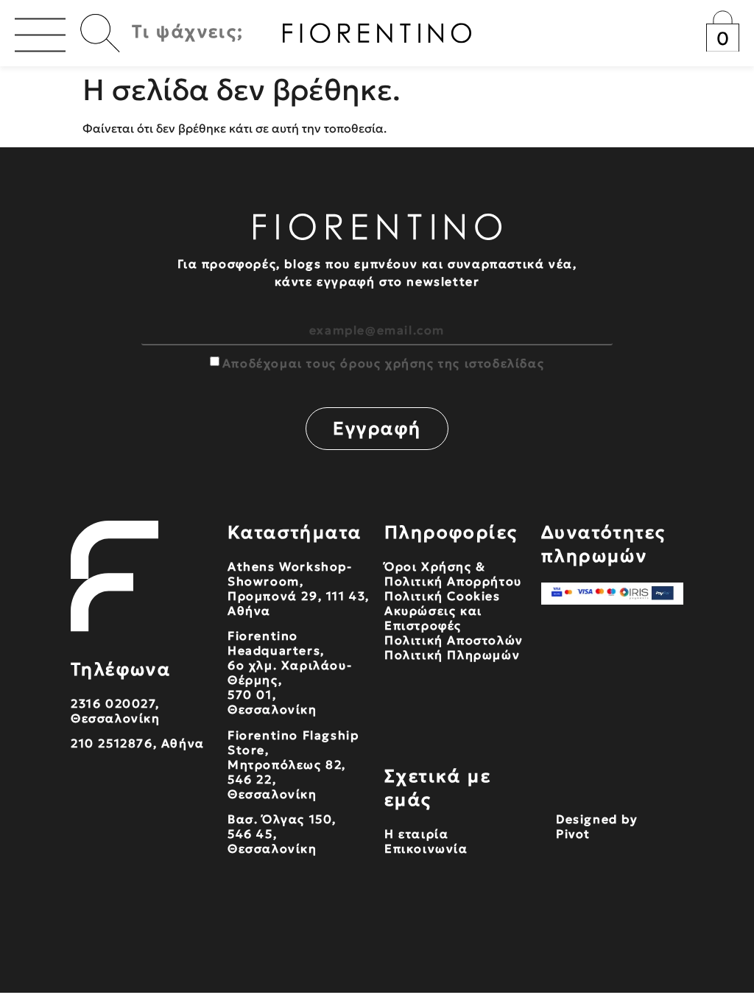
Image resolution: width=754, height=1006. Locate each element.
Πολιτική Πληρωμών (452, 654)
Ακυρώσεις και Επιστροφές (433, 618)
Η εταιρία (416, 833)
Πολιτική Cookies (442, 595)
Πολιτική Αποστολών (454, 640)
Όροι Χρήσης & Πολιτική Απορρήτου (453, 573)
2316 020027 (113, 703)
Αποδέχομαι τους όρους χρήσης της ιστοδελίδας (383, 363)
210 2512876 (112, 743)
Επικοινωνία (426, 848)
